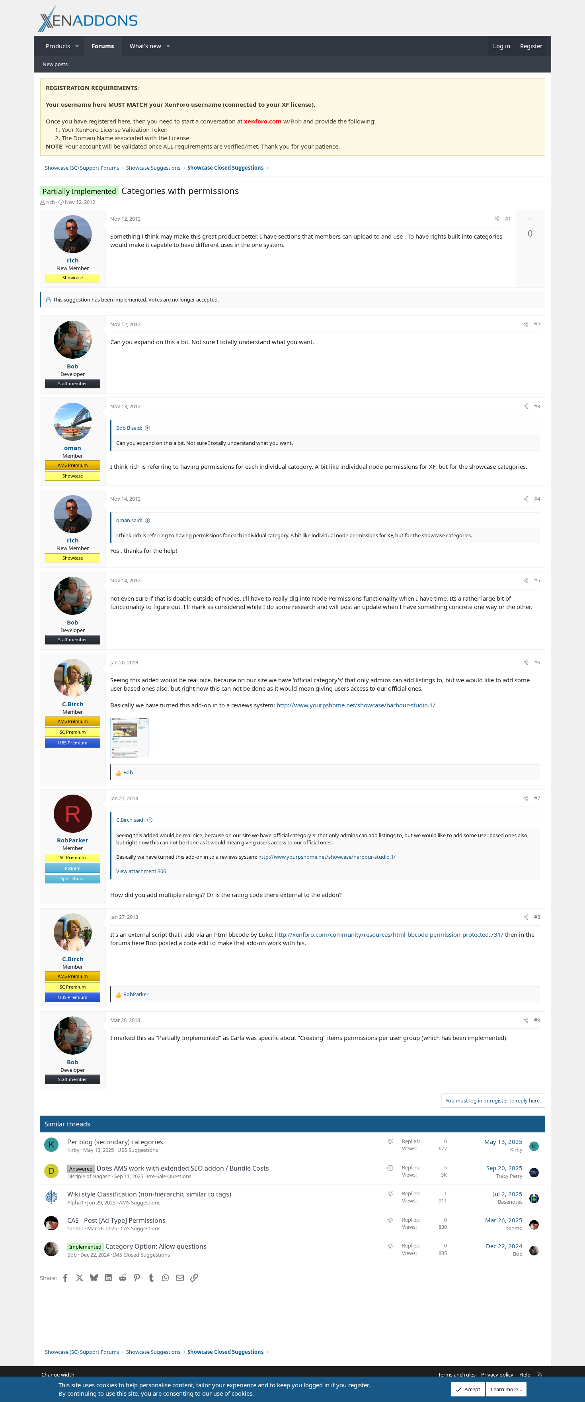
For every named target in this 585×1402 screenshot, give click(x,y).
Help (524, 1374)
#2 (537, 324)
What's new (145, 46)
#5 (537, 580)
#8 (537, 916)
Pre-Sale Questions (169, 1176)
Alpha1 (75, 1202)
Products (58, 46)
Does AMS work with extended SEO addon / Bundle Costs (183, 1168)
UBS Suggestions (137, 1149)
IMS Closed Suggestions (141, 1254)
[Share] (496, 218)
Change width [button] (57, 1374)
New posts (55, 64)
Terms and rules (457, 1374)
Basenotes (510, 1201)
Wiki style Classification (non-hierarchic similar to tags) (149, 1194)
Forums (103, 46)
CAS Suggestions (140, 1228)
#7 (537, 798)
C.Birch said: (130, 819)
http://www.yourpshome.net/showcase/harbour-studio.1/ (356, 705)
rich (50, 202)
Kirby (73, 1149)
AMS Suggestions (139, 1202)
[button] (77, 46)
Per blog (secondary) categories (115, 1142)
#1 (508, 218)
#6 (537, 662)
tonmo (75, 1228)
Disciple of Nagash (89, 1176)
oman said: (129, 520)
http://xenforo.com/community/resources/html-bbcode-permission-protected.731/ (389, 934)
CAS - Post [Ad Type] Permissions (116, 1220)
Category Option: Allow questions (156, 1246)
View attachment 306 (141, 871)
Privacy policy (497, 1374)
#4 (537, 498)
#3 (537, 406)
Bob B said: (129, 427)
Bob (296, 121)
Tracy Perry (509, 1175)
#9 (537, 1020)
